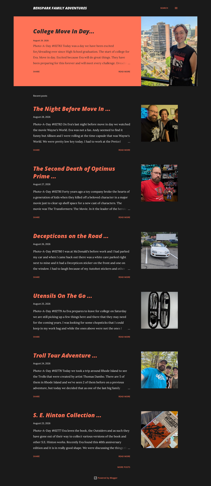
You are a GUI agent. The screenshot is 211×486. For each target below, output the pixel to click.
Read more (124, 71)
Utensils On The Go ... (62, 296)
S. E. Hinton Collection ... (67, 415)
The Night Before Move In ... (72, 109)
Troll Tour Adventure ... (65, 355)
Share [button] (36, 71)
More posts (123, 467)
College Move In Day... (63, 31)
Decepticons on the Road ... (71, 236)
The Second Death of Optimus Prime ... (74, 172)
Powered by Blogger (107, 478)
